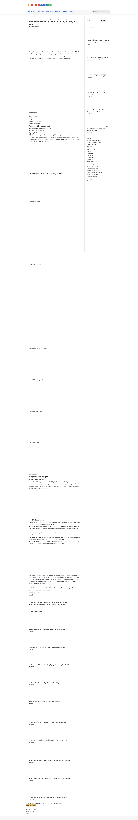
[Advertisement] (54, 38)
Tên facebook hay (91, 178)
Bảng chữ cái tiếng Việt (92, 170)
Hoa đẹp (43, 19)
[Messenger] (32, 595)
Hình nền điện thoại (91, 149)
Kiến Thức (41, 11)
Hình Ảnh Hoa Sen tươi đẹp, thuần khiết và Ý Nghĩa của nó (47, 683)
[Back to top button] (0, 815)
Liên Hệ (27, 813)
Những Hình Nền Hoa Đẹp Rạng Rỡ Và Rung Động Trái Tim (47, 629)
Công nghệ (49, 11)
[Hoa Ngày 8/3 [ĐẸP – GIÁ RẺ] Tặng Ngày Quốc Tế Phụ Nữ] (41, 645)
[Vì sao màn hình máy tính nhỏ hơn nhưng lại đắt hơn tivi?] (94, 108)
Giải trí (72, 11)
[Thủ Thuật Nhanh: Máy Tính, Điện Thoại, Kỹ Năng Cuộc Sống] (39, 5)
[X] (30, 595)
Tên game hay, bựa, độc (92, 174)
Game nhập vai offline (92, 176)
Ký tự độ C (89, 180)
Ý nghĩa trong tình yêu (35, 121)
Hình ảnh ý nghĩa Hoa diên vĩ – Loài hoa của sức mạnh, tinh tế (48, 797)
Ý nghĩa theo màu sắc (35, 123)
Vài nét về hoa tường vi (35, 114)
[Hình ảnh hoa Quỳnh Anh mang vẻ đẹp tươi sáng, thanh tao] (43, 720)
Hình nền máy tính (91, 151)
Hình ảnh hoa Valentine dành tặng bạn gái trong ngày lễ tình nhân (49, 665)
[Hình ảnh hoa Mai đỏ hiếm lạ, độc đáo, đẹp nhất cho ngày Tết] (41, 738)
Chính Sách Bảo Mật (31, 809)
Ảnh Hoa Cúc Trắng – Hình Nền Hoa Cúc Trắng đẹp (44, 701)
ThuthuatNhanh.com (57, 803)
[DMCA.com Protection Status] (31, 806)
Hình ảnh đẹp (31, 11)
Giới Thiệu (28, 808)
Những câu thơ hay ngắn (92, 168)
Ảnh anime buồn (90, 164)
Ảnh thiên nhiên (90, 148)
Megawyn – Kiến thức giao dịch (94, 140)
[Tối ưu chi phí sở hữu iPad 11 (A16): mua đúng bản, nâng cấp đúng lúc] (94, 72)
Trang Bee (31, 26)
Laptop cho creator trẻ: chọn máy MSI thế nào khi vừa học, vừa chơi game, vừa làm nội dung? (97, 128)
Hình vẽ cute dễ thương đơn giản (94, 172)
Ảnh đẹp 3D (89, 146)
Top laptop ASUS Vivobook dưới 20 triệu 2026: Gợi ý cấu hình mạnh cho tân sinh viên (97, 93)
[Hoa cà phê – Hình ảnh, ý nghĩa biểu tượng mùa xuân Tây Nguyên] (41, 776)
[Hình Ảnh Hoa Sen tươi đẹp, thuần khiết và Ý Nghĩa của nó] (41, 680)
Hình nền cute (90, 155)
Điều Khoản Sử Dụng (31, 811)
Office (65, 11)
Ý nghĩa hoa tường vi (35, 119)
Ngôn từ (57, 11)
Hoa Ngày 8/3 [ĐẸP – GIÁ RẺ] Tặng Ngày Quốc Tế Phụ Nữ (47, 647)
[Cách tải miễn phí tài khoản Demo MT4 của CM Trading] (94, 38)
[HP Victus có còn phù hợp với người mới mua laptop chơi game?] (94, 55)
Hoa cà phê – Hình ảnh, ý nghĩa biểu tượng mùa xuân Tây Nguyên (49, 778)
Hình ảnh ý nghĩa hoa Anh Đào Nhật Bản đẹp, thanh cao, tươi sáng (49, 760)
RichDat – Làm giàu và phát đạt (94, 142)
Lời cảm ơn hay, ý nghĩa (92, 166)
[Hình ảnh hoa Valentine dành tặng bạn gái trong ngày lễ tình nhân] (40, 662)
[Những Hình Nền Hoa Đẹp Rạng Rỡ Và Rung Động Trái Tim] (43, 627)
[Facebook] (29, 595)
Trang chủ (32, 19)
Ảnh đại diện (90, 157)
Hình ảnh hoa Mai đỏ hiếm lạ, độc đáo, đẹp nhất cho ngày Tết (48, 740)
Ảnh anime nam (90, 161)
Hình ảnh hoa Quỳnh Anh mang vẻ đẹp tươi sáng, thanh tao (47, 722)
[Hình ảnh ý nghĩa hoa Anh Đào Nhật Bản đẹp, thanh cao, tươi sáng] (43, 758)
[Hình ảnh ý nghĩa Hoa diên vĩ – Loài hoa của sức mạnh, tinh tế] (41, 795)
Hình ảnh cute (90, 153)
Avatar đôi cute (90, 159)
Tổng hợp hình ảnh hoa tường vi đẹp (39, 117)
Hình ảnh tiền (90, 163)
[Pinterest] (31, 595)
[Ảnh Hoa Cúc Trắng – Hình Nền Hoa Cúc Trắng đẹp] (41, 699)
